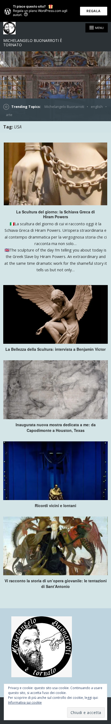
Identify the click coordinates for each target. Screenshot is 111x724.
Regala (93, 11)
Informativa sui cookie (25, 702)
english (97, 106)
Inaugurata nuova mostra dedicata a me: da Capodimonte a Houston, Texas (56, 427)
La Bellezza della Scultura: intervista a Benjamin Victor (55, 349)
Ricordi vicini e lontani (55, 505)
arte (9, 115)
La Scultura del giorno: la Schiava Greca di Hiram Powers (55, 214)
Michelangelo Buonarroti (64, 106)
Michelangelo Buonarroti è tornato (32, 42)
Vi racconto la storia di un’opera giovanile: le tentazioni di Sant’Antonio (56, 583)
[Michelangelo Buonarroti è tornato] (55, 74)
